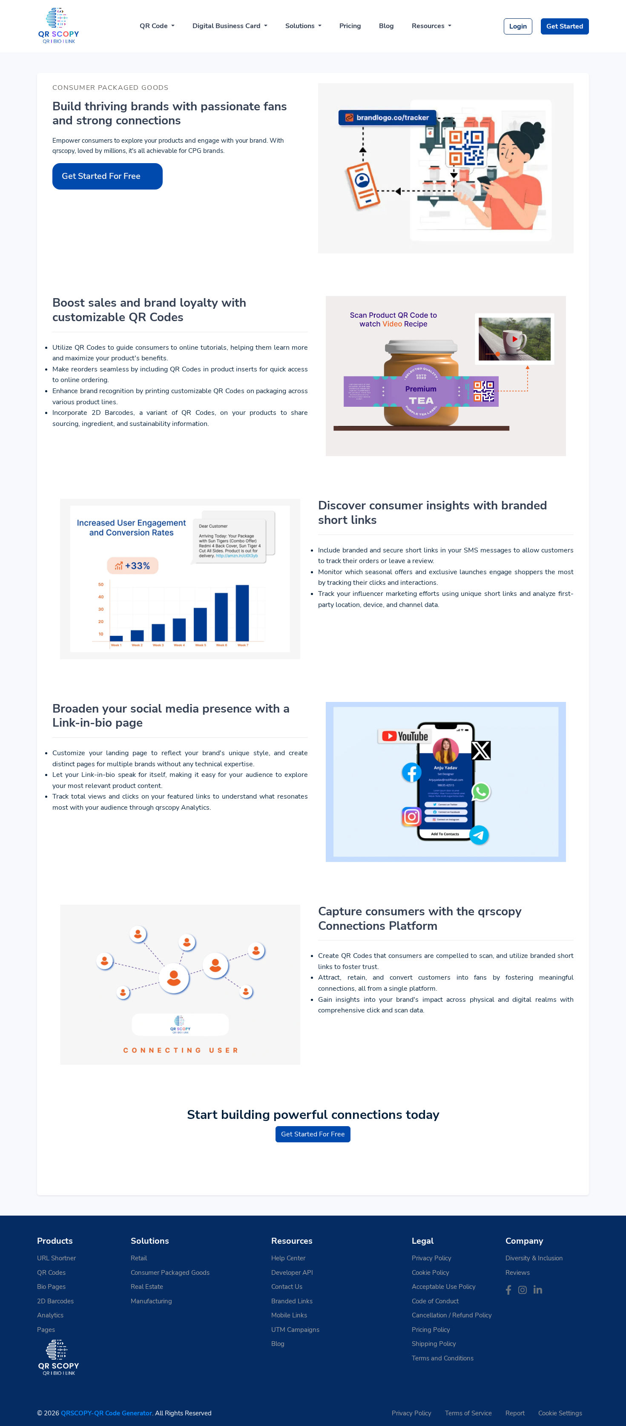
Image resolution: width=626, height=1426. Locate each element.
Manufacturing (151, 1301)
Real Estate (147, 1286)
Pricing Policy (431, 1329)
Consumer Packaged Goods (170, 1272)
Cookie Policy (430, 1272)
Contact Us (286, 1286)
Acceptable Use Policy (444, 1286)
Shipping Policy (434, 1344)
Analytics (50, 1315)
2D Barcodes (55, 1301)
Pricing (350, 26)
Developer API (292, 1272)
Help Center (288, 1258)
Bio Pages (51, 1286)
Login (518, 26)
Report (515, 1413)
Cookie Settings (560, 1413)
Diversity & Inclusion (534, 1258)
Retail (139, 1258)
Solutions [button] (300, 26)
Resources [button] (429, 26)
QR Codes (51, 1272)
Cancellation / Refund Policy (452, 1315)
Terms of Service (468, 1413)
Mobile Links (289, 1315)
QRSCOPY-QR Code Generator (106, 1413)
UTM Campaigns (295, 1329)
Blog (386, 26)
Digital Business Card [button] (227, 26)
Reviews (517, 1272)
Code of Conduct (435, 1301)
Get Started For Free (101, 176)
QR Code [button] (154, 26)
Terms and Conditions (443, 1358)
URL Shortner (56, 1258)
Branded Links (292, 1301)
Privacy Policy (431, 1258)
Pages (46, 1329)
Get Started (564, 26)
